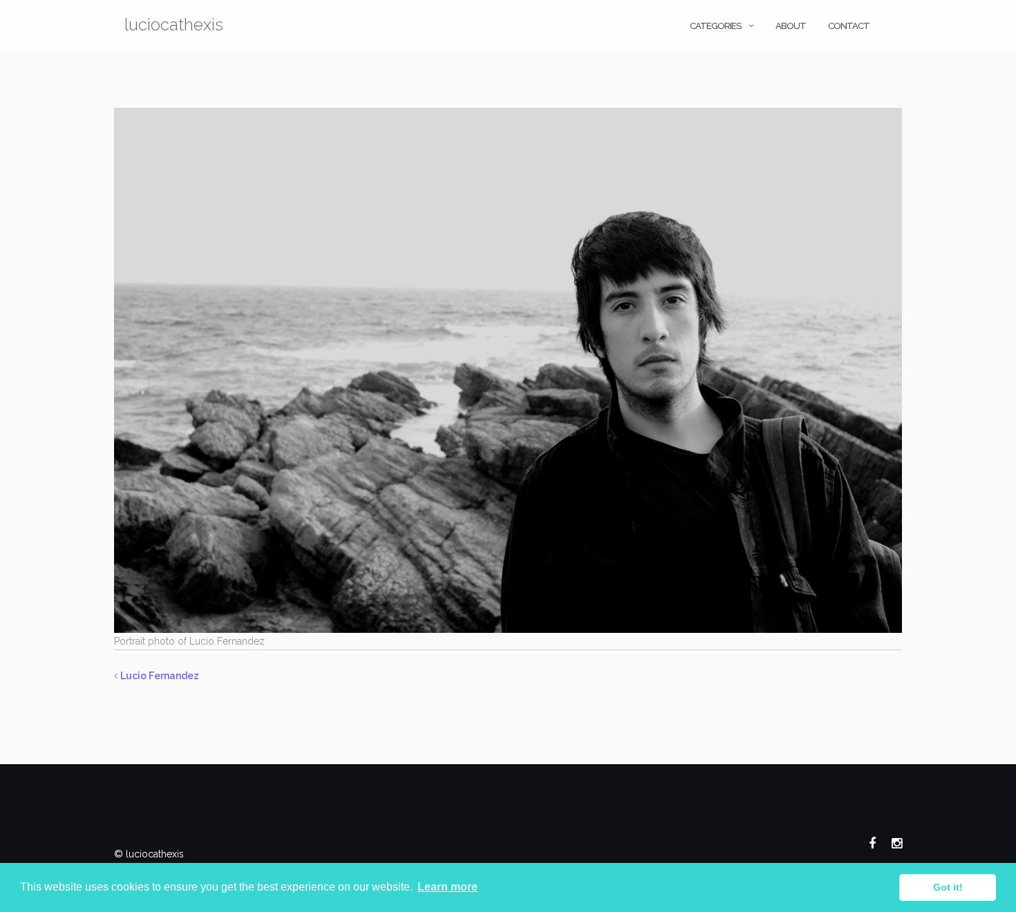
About (790, 26)
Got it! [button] (948, 887)
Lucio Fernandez (159, 675)
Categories (715, 26)
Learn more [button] (447, 887)
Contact (848, 26)
